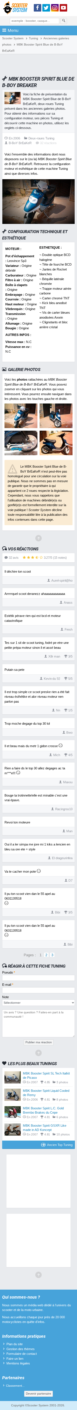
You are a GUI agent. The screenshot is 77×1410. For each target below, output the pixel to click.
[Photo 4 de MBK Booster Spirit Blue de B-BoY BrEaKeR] (56, 454)
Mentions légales (18, 1363)
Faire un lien (14, 1358)
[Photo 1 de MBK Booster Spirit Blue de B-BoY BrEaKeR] (20, 427)
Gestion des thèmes (20, 1349)
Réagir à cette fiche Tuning (36, 966)
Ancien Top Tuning (60, 1145)
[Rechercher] (64, 21)
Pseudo (8, 972)
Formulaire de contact (21, 1353)
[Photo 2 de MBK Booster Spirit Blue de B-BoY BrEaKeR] (56, 427)
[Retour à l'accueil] (16, 8)
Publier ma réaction (38, 1042)
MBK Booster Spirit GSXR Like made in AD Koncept (44, 1128)
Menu (13, 30)
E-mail (7, 984)
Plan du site (14, 1344)
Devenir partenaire (38, 1393)
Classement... (15, 1385)
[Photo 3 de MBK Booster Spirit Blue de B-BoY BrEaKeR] (20, 454)
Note (5, 997)
